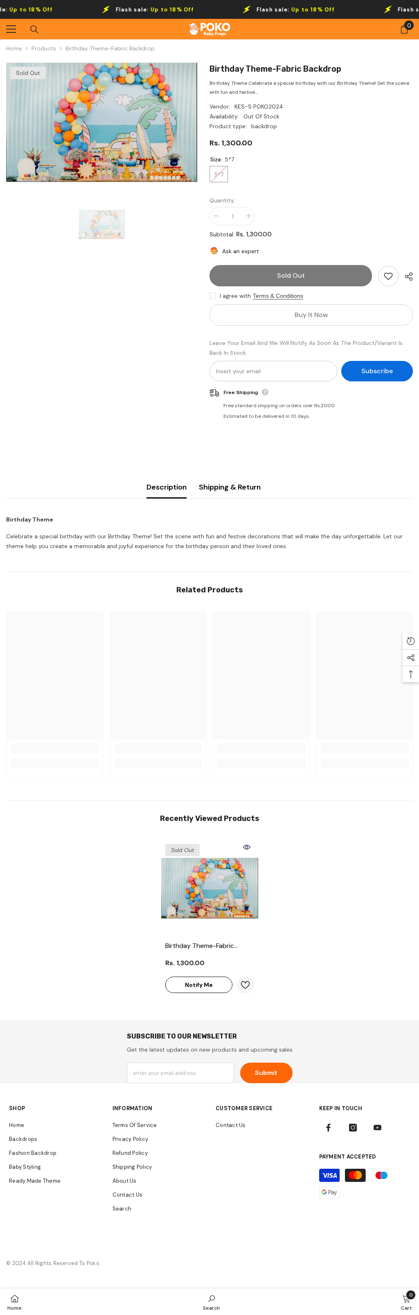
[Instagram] (353, 1127)
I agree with (235, 295)
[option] (101, 122)
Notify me (199, 985)
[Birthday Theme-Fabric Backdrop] (209, 888)
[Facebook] (328, 1127)
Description (166, 487)
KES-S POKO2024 (258, 106)
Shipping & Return (230, 487)
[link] (55, 748)
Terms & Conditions (278, 295)
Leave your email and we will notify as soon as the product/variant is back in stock (306, 347)
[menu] (11, 29)
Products (44, 48)
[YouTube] (377, 1127)
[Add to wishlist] (388, 276)
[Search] (34, 29)
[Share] (406, 276)
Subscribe (377, 371)
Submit (266, 1072)
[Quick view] (246, 847)
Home (14, 48)
